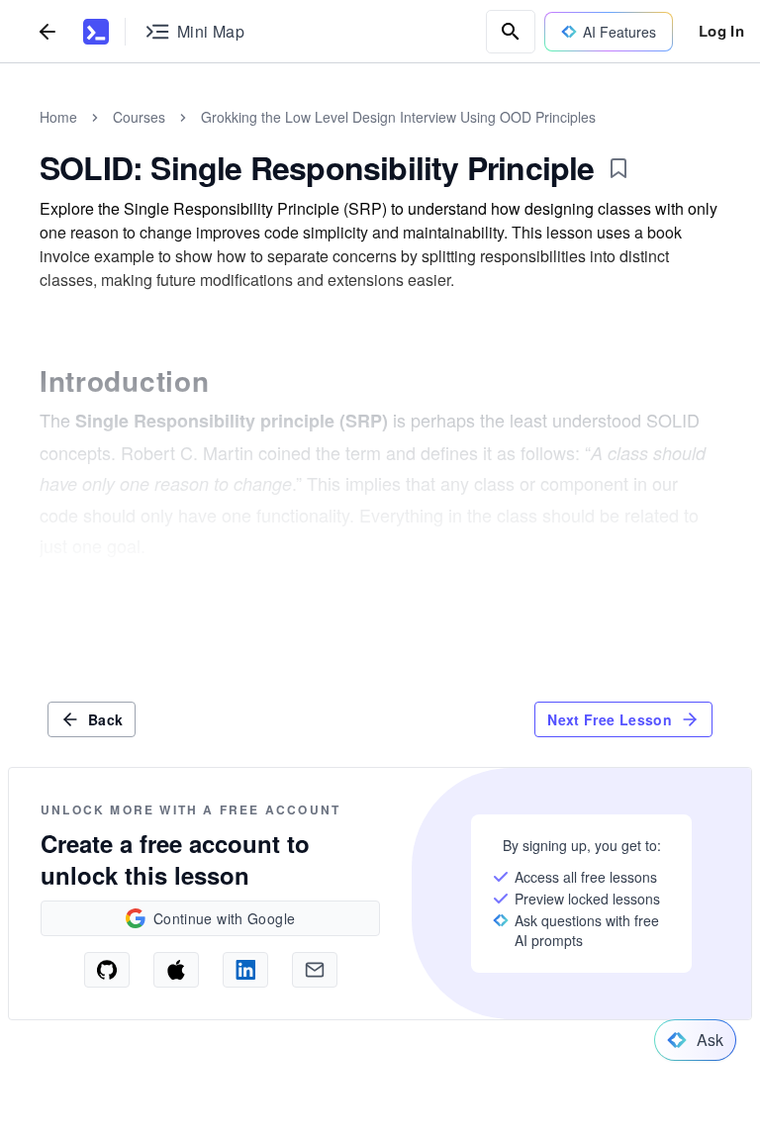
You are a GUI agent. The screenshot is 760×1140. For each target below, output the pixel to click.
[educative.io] (96, 32)
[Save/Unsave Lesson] (618, 168)
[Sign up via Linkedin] (245, 970)
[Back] (47, 31)
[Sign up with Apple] (176, 970)
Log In (721, 31)
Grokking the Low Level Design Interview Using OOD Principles (398, 117)
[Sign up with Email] (314, 970)
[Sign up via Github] (107, 970)
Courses (139, 117)
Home (58, 117)
